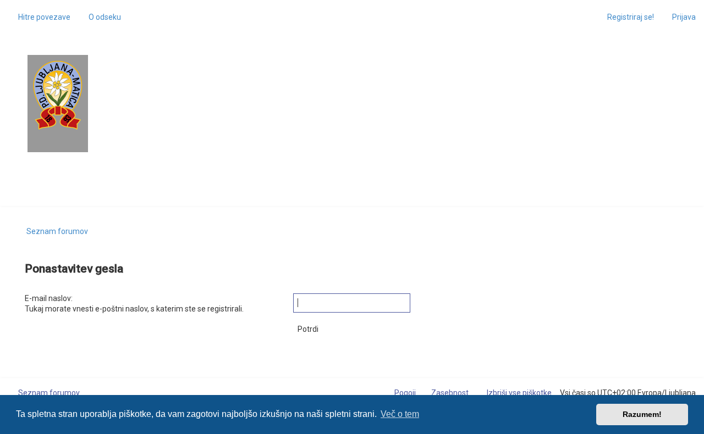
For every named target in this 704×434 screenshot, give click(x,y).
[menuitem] (100, 17)
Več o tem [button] (400, 414)
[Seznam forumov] (57, 95)
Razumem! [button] (642, 414)
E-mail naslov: (49, 298)
